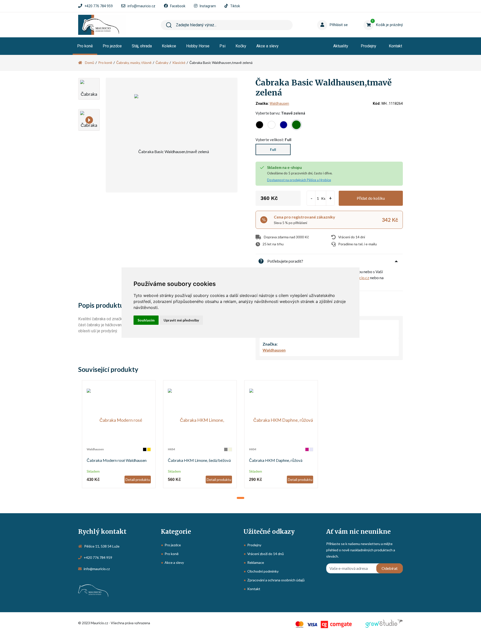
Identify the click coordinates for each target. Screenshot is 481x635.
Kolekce (169, 46)
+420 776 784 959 (98, 6)
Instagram (208, 6)
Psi (222, 46)
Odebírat (390, 568)
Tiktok (235, 6)
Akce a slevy (267, 46)
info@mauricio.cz (141, 6)
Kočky (240, 46)
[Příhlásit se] (323, 17)
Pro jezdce (112, 46)
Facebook (177, 6)
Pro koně (85, 46)
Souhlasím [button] (146, 320)
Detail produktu (138, 479)
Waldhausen (279, 103)
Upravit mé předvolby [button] (181, 320)
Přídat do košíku (371, 198)
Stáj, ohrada (142, 46)
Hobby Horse (197, 46)
